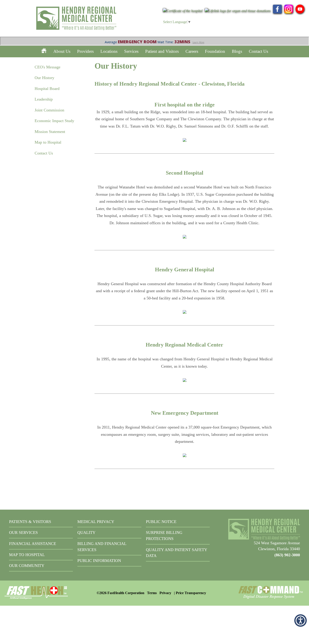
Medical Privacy (95, 521)
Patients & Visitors (30, 521)
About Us (61, 51)
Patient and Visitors (162, 51)
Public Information (99, 560)
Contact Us (258, 51)
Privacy (165, 593)
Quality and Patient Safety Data (176, 552)
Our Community (26, 565)
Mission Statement (50, 131)
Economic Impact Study (54, 120)
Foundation (215, 51)
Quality (86, 532)
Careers (191, 51)
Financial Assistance (32, 543)
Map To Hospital (27, 554)
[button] (300, 620)
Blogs (237, 51)
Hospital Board (47, 88)
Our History (44, 77)
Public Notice (161, 521)
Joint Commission (49, 110)
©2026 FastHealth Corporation (120, 593)
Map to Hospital (48, 142)
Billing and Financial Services (101, 546)
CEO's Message (47, 67)
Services (131, 51)
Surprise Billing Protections (164, 535)
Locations (108, 51)
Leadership (44, 99)
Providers (85, 51)
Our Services (23, 532)
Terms (152, 593)
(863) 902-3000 (287, 555)
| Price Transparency (190, 593)
